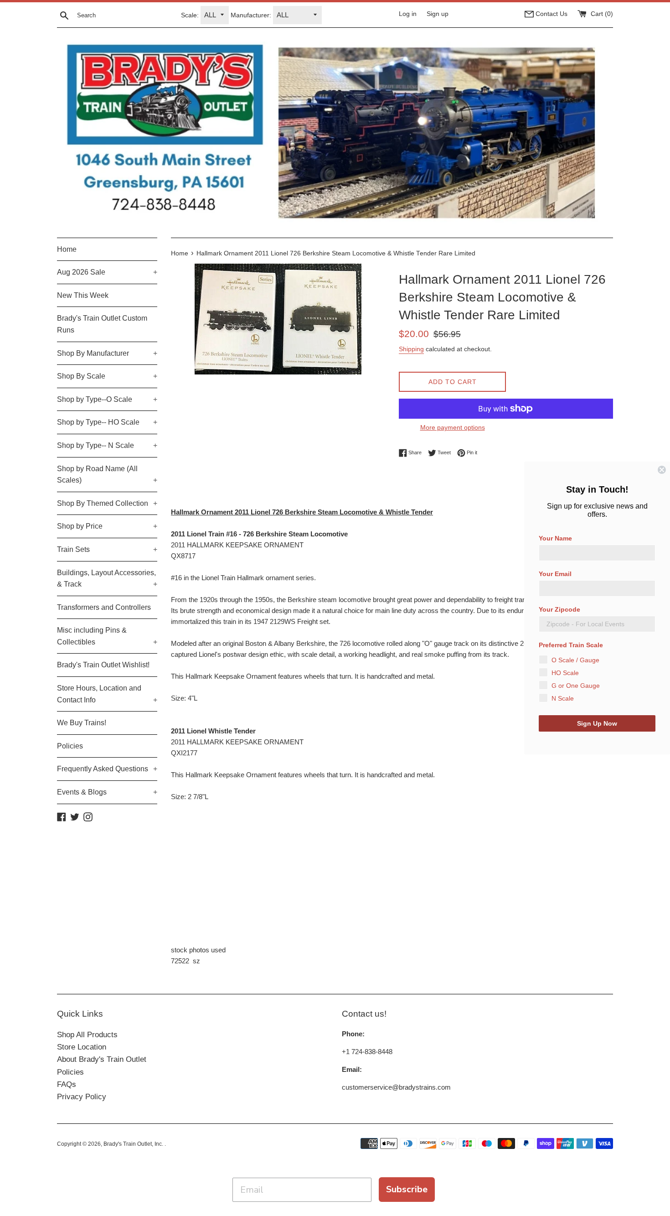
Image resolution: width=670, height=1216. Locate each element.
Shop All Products (87, 1034)
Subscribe (407, 1189)
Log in (408, 13)
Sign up (437, 13)
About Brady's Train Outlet (101, 1059)
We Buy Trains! (81, 723)
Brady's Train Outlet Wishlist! (103, 665)
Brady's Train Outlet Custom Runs (102, 324)
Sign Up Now (597, 723)
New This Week (82, 295)
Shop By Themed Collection (107, 503)
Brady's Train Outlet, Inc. (134, 1144)
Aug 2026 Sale (107, 272)
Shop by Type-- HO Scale (107, 422)
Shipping (411, 349)
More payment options (452, 427)
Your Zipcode (559, 609)
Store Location (81, 1047)
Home (67, 249)
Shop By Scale (107, 376)
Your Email (555, 573)
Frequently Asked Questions (107, 769)
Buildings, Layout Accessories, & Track (107, 578)
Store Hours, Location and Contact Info (107, 694)
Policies (70, 746)
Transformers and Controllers (104, 607)
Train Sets (107, 549)
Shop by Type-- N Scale (107, 445)
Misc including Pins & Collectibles (107, 636)
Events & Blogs (107, 792)
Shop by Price (107, 526)
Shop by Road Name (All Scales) (107, 474)
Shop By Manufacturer (107, 353)
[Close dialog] (661, 469)
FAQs (66, 1084)
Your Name (555, 538)
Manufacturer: (251, 15)
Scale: (190, 15)
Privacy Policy (81, 1096)
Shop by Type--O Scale (107, 399)
